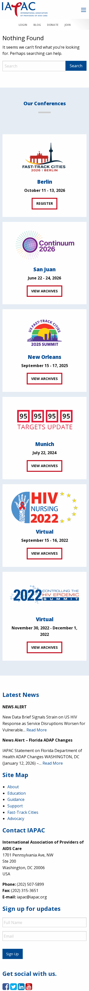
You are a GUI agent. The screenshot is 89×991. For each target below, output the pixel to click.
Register (44, 203)
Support (15, 806)
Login (23, 25)
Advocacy (15, 818)
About (13, 786)
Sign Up (12, 954)
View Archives (44, 291)
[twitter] (13, 988)
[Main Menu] (83, 10)
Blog (37, 25)
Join (67, 25)
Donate (52, 25)
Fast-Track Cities (22, 812)
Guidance (15, 799)
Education (16, 793)
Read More (36, 730)
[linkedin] (21, 988)
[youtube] (28, 988)
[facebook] (5, 988)
